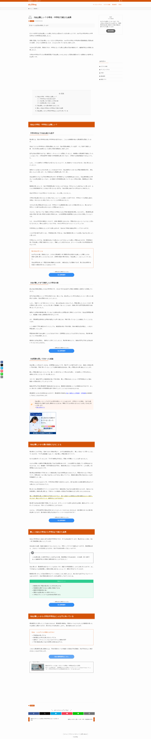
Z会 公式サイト (40, 407)
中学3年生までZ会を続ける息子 (48, 98)
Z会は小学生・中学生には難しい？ (47, 96)
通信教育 (32, 705)
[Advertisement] (61, 74)
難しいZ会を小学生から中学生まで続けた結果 (50, 108)
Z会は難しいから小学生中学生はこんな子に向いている (52, 110)
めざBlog (32, 4)
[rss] (120, 1)
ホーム (65, 734)
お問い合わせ (84, 734)
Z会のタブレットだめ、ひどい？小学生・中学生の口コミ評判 (62, 665)
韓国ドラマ (103, 79)
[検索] (122, 1)
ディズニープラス (105, 69)
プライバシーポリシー (74, 734)
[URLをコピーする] (89, 713)
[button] (33, 713)
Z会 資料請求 (61, 274)
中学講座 (83, 393)
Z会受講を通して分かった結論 (47, 103)
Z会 (67, 393)
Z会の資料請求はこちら (61, 656)
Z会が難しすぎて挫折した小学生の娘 (49, 101)
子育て (102, 73)
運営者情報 (111, 30)
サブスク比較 (104, 66)
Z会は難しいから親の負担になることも (48, 105)
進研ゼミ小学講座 (75, 393)
